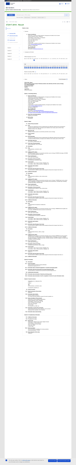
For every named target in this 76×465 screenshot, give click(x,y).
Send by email (12, 40)
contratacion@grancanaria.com (36, 44)
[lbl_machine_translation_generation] (35, 71)
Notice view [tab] (9, 28)
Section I (9, 47)
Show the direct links (13, 35)
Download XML (12, 33)
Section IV (10, 53)
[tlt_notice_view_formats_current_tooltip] (66, 79)
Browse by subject (41, 17)
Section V (9, 56)
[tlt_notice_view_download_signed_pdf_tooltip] (34, 60)
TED (7, 21)
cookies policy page (26, 460)
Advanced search (27, 17)
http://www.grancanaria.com (38, 48)
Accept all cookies (52, 460)
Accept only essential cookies (64, 460)
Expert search (34, 17)
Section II (9, 50)
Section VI (10, 59)
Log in (62, 3)
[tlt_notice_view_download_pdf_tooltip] (25, 67)
